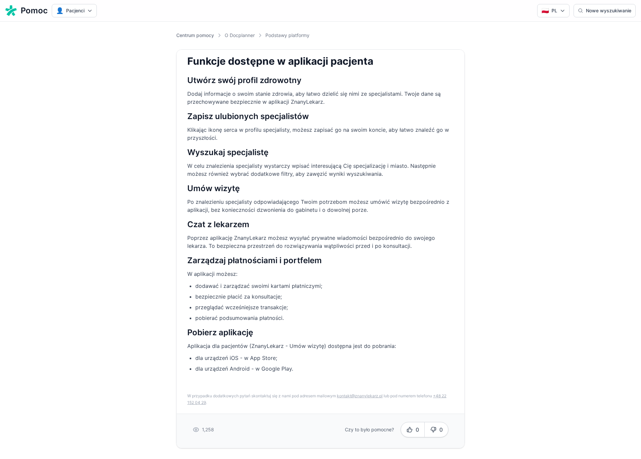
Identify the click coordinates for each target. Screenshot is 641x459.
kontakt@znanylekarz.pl (360, 395)
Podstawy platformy (287, 35)
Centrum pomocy (195, 35)
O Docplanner (240, 35)
